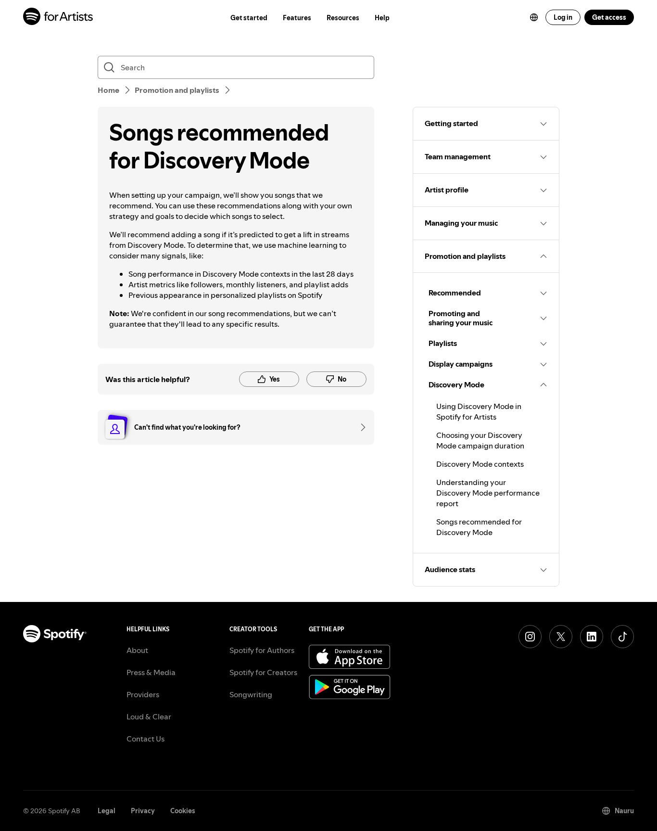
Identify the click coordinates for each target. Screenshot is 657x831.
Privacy (143, 811)
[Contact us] (359, 427)
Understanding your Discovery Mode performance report (488, 493)
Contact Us (145, 738)
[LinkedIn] (591, 636)
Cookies (182, 811)
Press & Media (151, 672)
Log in (563, 17)
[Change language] (534, 17)
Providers (142, 694)
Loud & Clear (148, 716)
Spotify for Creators (263, 672)
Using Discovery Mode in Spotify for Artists (478, 411)
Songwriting (250, 694)
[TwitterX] (560, 636)
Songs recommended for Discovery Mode (479, 526)
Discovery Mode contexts (480, 464)
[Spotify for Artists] (58, 17)
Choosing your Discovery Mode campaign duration (480, 440)
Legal (106, 811)
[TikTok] (622, 636)
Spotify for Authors (261, 650)
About (137, 650)
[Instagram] (530, 636)
